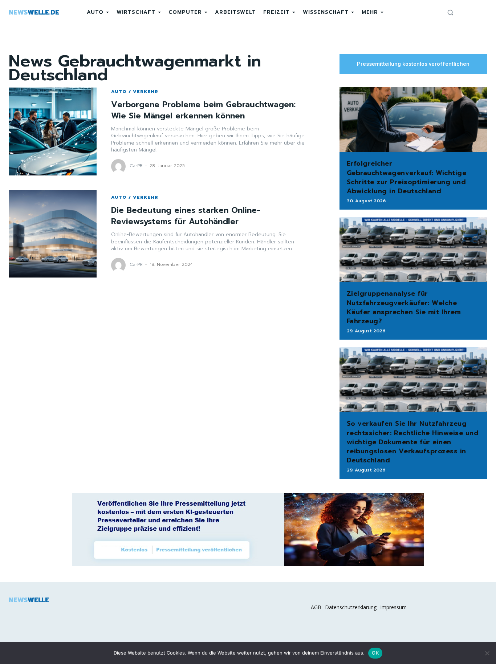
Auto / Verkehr (134, 91)
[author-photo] (119, 166)
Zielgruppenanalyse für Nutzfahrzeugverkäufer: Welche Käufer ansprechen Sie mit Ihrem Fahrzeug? (404, 307)
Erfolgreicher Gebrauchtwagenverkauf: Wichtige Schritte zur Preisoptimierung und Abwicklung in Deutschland (407, 177)
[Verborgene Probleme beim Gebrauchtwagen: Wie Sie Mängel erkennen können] (53, 131)
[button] (450, 12)
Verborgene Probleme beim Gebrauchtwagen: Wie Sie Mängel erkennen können (203, 110)
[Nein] (487, 653)
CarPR (136, 165)
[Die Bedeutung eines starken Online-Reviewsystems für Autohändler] (53, 234)
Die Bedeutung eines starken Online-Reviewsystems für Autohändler (185, 215)
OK (375, 653)
